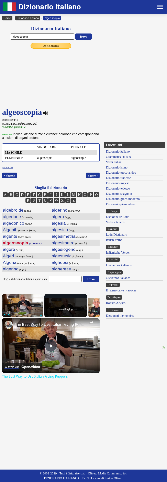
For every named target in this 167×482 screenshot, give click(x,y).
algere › (93, 175)
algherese (61, 269)
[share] (91, 322)
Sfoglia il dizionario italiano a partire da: (25, 278)
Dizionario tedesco (118, 188)
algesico (60, 229)
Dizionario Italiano (28, 18)
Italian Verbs (114, 240)
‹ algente (9, 175)
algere (9, 249)
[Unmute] (9, 314)
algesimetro (63, 242)
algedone (12, 216)
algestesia (62, 255)
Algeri (8, 255)
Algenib (10, 229)
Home (7, 18)
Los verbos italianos (119, 265)
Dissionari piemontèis (120, 315)
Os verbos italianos (118, 278)
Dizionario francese (118, 178)
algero (58, 216)
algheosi (60, 262)
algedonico (13, 223)
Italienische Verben (118, 252)
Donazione (51, 45)
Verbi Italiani (114, 162)
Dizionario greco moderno (123, 199)
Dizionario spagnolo (119, 193)
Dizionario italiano (118, 151)
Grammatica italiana (119, 156)
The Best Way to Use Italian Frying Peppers (50, 324)
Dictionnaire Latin (117, 217)
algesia (59, 223)
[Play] (4, 314)
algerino (11, 269)
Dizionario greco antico (121, 172)
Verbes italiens (115, 222)
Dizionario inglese (117, 183)
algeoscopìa (52, 18)
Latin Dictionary (116, 234)
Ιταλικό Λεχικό (115, 303)
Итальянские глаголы (121, 290)
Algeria (9, 262)
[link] (8, 325)
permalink (7, 167)
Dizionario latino (116, 167)
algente (10, 236)
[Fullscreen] (40, 314)
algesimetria (64, 236)
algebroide (13, 210)
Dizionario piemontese (120, 204)
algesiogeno (64, 249)
